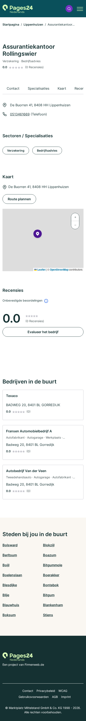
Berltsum (10, 555)
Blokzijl (48, 545)
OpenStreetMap (59, 269)
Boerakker (51, 575)
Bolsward (10, 545)
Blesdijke (10, 585)
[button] (69, 8)
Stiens (48, 615)
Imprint (66, 697)
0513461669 (20, 114)
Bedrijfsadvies (47, 150)
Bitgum (48, 595)
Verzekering (15, 150)
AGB (55, 697)
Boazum (49, 555)
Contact (27, 691)
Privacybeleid (46, 691)
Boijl (6, 565)
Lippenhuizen (33, 24)
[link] (43, 405)
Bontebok (51, 585)
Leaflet (41, 269)
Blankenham (53, 605)
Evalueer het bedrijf (43, 332)
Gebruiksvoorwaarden (34, 697)
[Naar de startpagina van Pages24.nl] (18, 9)
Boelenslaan (12, 575)
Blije (6, 595)
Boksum (9, 615)
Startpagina (11, 24)
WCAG (62, 691)
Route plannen (19, 199)
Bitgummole (52, 565)
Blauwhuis (11, 605)
